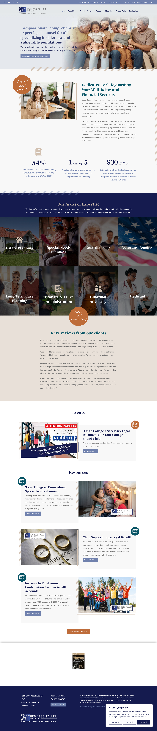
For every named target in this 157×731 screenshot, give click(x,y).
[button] (155, 715)
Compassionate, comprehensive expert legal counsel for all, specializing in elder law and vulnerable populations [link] (49, 35)
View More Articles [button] (78, 632)
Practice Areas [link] (86, 11)
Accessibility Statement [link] (103, 707)
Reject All (129, 722)
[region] (129, 715)
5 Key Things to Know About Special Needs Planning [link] (45, 489)
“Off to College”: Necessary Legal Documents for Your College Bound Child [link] (106, 435)
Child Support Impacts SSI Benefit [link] (107, 537)
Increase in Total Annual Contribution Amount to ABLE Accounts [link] (46, 587)
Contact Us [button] (58, 704)
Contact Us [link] (133, 11)
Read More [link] (89, 451)
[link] (5, 2)
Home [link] (63, 11)
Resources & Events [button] (104, 11)
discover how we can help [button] (35, 56)
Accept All (143, 722)
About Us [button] (71, 11)
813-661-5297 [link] (114, 2)
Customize (115, 722)
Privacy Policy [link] (121, 11)
